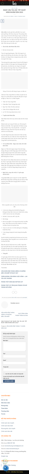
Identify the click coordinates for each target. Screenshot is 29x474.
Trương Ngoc (21, 16)
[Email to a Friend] (16, 292)
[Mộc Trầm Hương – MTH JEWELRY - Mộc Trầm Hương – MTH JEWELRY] (14, 3)
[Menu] (2, 3)
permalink (25, 297)
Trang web (5, 366)
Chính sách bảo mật (6, 431)
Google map (4, 456)
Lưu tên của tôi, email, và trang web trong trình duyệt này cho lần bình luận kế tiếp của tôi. (13, 376)
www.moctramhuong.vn (12, 448)
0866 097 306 (11, 443)
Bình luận (5, 340)
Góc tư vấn (14, 8)
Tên (4, 353)
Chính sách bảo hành (7, 425)
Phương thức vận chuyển (8, 428)
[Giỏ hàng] (26, 3)
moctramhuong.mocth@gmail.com (14, 445)
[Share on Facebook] (13, 292)
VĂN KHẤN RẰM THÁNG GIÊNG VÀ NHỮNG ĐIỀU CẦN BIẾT (7, 314)
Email (4, 360)
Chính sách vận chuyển (7, 423)
